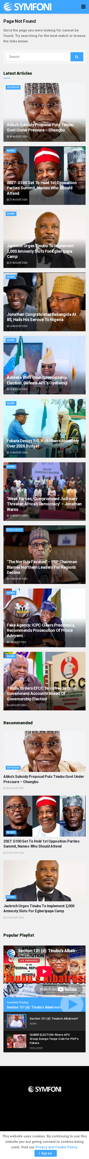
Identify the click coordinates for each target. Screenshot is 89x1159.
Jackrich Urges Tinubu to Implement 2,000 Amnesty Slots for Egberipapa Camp (40, 251)
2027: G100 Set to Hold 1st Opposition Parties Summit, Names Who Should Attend (42, 188)
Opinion (13, 87)
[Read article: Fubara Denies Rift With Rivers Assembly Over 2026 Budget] (44, 428)
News (11, 150)
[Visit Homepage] (27, 6)
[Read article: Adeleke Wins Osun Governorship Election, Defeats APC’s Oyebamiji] (44, 365)
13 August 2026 (18, 452)
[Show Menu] (83, 7)
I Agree (45, 1153)
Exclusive (14, 529)
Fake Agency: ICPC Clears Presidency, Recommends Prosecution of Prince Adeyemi (41, 630)
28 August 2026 (18, 136)
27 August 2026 (18, 199)
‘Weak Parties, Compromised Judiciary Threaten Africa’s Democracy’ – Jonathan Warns (44, 504)
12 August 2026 (18, 515)
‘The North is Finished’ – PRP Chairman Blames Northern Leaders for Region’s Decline (42, 567)
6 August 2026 (17, 705)
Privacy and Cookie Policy (56, 1147)
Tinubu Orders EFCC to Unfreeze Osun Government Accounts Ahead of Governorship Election (41, 693)
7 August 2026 (17, 642)
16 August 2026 (18, 326)
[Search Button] (77, 56)
